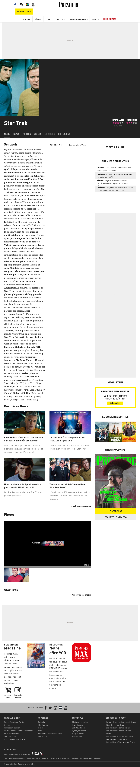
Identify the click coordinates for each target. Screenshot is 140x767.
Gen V (40, 728)
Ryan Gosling (77, 725)
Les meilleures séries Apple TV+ (119, 736)
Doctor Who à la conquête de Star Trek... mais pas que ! (68, 439)
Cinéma (26, 19)
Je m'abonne (115, 511)
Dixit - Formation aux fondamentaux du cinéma (84, 759)
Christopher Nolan (80, 722)
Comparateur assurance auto (14, 759)
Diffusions (64, 134)
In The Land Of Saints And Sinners (18, 730)
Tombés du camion (12, 728)
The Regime (43, 725)
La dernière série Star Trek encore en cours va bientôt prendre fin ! (23, 439)
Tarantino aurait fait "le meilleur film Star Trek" (67, 486)
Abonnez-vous (24, 11)
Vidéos (37, 134)
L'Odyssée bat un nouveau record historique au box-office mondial (115, 188)
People (95, 19)
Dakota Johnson (78, 728)
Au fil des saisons (11, 733)
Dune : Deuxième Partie (14, 722)
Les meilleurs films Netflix (117, 739)
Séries (38, 19)
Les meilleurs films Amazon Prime (120, 742)
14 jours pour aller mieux (14, 739)
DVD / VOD (60, 19)
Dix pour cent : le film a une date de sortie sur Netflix (114, 175)
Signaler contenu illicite (26, 764)
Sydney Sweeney (79, 730)
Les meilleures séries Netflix (118, 728)
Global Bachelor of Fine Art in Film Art (41, 759)
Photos (27, 134)
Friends (41, 722)
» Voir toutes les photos (80, 595)
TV (49, 19)
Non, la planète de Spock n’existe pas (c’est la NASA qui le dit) (22, 486)
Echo (40, 730)
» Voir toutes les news (81, 506)
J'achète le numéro (115, 517)
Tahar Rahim (77, 736)
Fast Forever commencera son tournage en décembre (114, 169)
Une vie (7, 725)
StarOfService (61, 759)
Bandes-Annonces (78, 19)
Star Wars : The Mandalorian (50, 733)
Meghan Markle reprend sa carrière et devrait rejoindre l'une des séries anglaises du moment (112, 182)
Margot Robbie (78, 733)
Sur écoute (42, 736)
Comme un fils (10, 736)
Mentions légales (10, 764)
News (16, 134)
